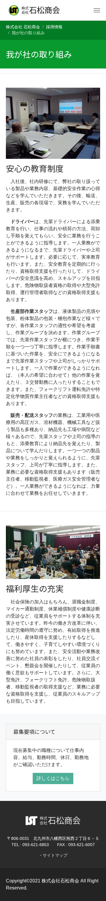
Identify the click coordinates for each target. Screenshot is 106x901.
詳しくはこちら (53, 778)
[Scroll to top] (93, 888)
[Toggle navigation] (97, 10)
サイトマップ (55, 855)
